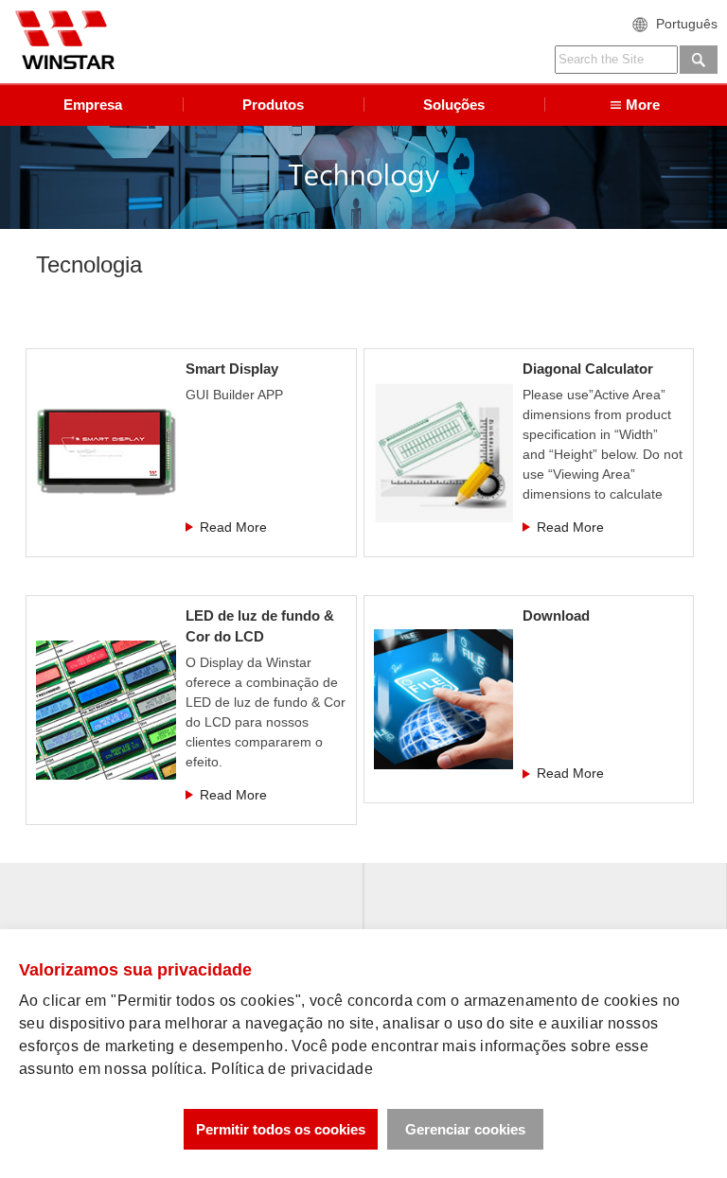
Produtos (273, 105)
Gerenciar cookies (465, 1129)
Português (687, 23)
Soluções (454, 105)
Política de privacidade (292, 1069)
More (643, 105)
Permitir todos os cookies (280, 1129)
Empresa (92, 105)
